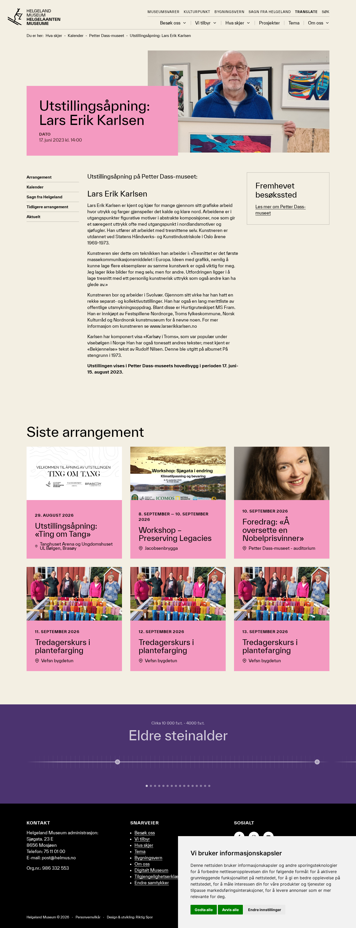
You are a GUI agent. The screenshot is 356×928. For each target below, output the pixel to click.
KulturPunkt (197, 12)
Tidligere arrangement (47, 207)
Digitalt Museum (151, 870)
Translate (306, 12)
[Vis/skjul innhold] (317, 762)
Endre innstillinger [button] (264, 909)
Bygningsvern (229, 12)
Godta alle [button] (204, 909)
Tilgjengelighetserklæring (160, 876)
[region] (178, 754)
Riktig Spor (144, 917)
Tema (294, 23)
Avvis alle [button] (230, 909)
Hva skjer (234, 23)
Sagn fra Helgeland (270, 12)
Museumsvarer (164, 12)
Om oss (315, 23)
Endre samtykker (151, 882)
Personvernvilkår (88, 917)
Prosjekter (269, 23)
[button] (184, 23)
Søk (325, 12)
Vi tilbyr (203, 23)
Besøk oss (170, 23)
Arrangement (39, 177)
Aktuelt (33, 216)
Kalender (35, 187)
